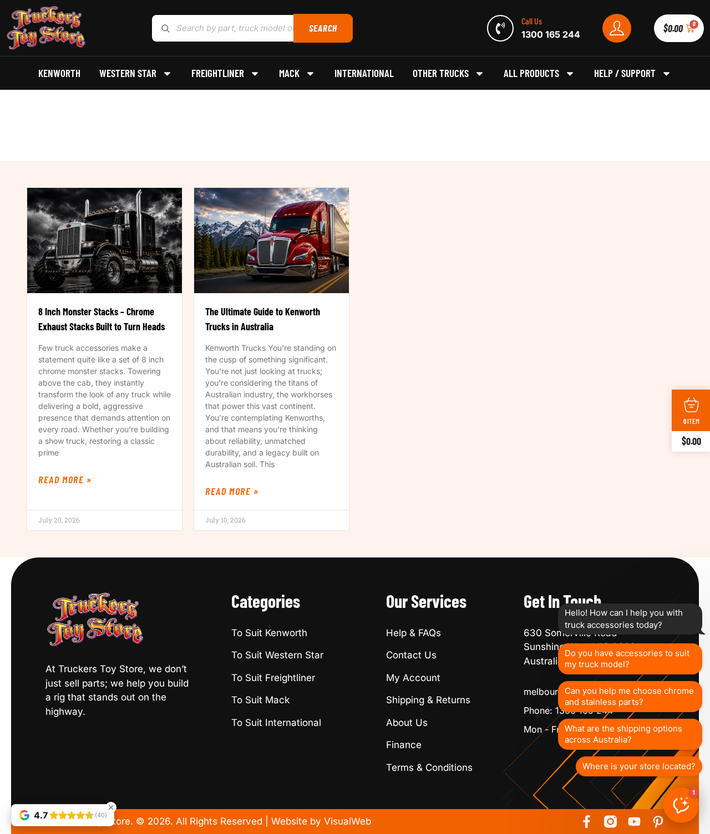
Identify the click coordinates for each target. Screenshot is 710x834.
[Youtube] (634, 821)
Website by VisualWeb (321, 821)
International (364, 73)
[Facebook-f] (586, 821)
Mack (289, 73)
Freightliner (217, 73)
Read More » (65, 479)
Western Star (127, 73)
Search (323, 27)
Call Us (531, 21)
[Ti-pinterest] (658, 821)
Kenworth (59, 73)
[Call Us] (500, 28)
